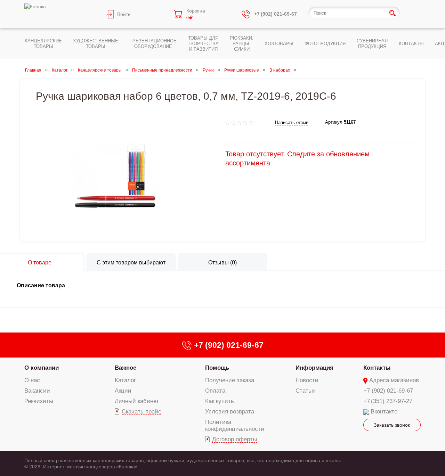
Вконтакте (384, 411)
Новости (307, 380)
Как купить (219, 401)
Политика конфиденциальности (234, 425)
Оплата (215, 390)
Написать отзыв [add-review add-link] (291, 122)
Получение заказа (229, 380)
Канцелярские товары (100, 70)
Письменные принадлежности (162, 70)
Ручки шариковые (241, 70)
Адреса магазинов (394, 380)
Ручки (208, 70)
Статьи (305, 390)
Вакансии (37, 390)
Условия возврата (229, 411)
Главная (33, 70)
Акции (123, 390)
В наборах (279, 70)
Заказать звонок (392, 425)
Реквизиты (38, 401)
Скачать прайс (141, 411)
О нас (32, 380)
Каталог (59, 70)
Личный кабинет (137, 401)
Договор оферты (234, 439)
